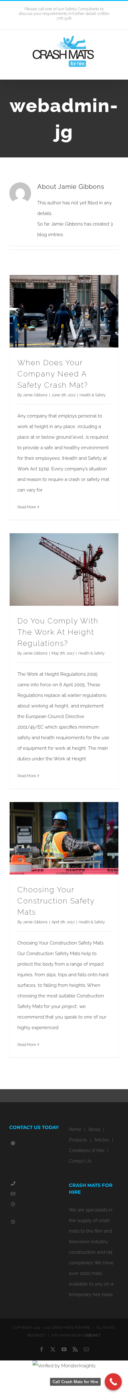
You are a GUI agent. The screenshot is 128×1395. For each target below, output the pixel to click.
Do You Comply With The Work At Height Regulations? (57, 632)
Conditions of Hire (86, 1150)
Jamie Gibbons (35, 395)
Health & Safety (93, 395)
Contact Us (80, 1161)
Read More (26, 507)
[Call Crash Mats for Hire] (113, 1381)
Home (75, 1129)
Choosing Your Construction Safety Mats (55, 901)
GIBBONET (92, 1335)
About (94, 1129)
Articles (101, 1139)
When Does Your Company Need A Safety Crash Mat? (52, 374)
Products (78, 1139)
